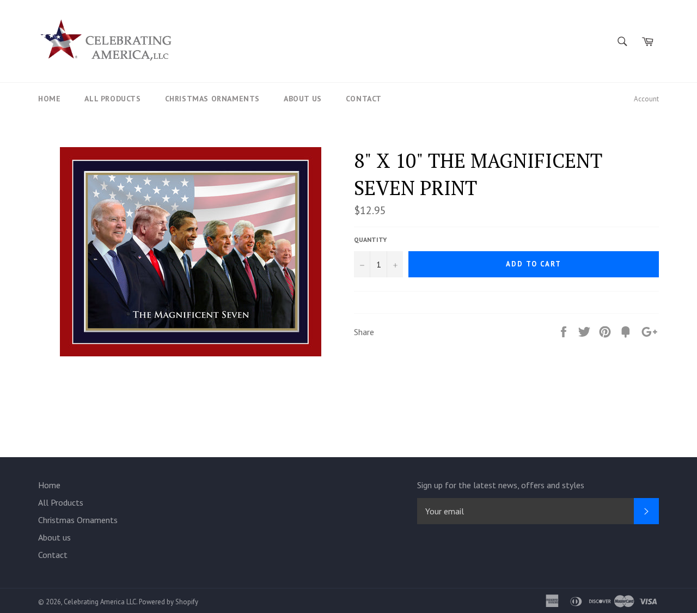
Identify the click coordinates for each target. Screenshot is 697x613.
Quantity (370, 239)
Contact (364, 99)
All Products (112, 99)
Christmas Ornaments (212, 99)
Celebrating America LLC (100, 601)
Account (646, 99)
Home (49, 99)
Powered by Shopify (168, 601)
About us (303, 99)
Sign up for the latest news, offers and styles (500, 485)
